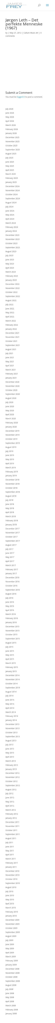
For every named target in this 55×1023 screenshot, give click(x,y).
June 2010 (9, 895)
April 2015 (9, 659)
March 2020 (10, 418)
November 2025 (12, 141)
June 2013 (9, 748)
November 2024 (12, 190)
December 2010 (12, 871)
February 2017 (11, 569)
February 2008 (11, 1009)
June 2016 (9, 602)
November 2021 (12, 337)
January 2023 (11, 280)
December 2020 (12, 382)
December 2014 (12, 675)
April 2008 (9, 1001)
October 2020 (11, 390)
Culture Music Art (30, 32)
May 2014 (9, 704)
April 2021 (9, 365)
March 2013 (10, 761)
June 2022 (9, 308)
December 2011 (12, 822)
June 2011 (9, 846)
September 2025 (12, 149)
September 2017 (12, 541)
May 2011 (9, 850)
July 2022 (9, 304)
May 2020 (9, 410)
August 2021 (10, 349)
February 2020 (11, 422)
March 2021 (10, 369)
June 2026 (9, 113)
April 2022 (9, 316)
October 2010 (11, 879)
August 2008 (10, 985)
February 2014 (11, 716)
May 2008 (9, 997)
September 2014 (12, 687)
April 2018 (9, 512)
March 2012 (10, 810)
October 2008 (11, 977)
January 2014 (11, 720)
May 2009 (9, 948)
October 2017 (11, 536)
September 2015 (12, 638)
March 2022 (10, 320)
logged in (21, 97)
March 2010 (10, 907)
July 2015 (9, 647)
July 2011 (9, 842)
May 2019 (9, 459)
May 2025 (9, 166)
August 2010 (10, 887)
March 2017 (10, 565)
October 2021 (11, 341)
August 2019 (10, 447)
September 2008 (12, 981)
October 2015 (11, 634)
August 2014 (10, 691)
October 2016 (11, 585)
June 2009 (9, 944)
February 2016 (11, 618)
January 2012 (11, 818)
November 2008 (12, 973)
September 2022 (12, 296)
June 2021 (9, 357)
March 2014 (10, 712)
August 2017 (10, 545)
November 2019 (12, 435)
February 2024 (11, 227)
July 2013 (9, 744)
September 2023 (12, 247)
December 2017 (12, 528)
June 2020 (9, 406)
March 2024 (10, 223)
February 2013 (11, 765)
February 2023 (11, 276)
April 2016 (9, 610)
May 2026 (9, 117)
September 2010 (12, 883)
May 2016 (9, 606)
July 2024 (9, 206)
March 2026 (10, 125)
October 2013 (11, 732)
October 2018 (11, 488)
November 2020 (12, 386)
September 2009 (12, 932)
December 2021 (12, 333)
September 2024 (12, 198)
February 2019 (11, 471)
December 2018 (12, 479)
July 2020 (9, 402)
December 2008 (12, 969)
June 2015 (9, 651)
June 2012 (9, 797)
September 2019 (12, 443)
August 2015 (10, 642)
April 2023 (9, 268)
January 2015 (11, 671)
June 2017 (9, 553)
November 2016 (12, 581)
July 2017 (9, 549)
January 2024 (11, 231)
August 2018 (10, 496)
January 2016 (11, 622)
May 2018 (9, 508)
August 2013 (10, 740)
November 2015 (12, 630)
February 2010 (11, 912)
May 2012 (9, 801)
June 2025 (9, 162)
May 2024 (9, 214)
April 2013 (9, 757)
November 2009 (12, 924)
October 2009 (11, 928)
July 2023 (9, 255)
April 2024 (9, 219)
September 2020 (12, 394)
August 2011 (10, 838)
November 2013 (12, 728)
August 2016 (10, 593)
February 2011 (11, 863)
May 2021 (9, 361)
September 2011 (12, 834)
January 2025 (11, 182)
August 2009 (10, 936)
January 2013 (11, 769)
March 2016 (10, 614)
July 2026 (9, 109)
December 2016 (12, 577)
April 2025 (9, 170)
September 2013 (12, 736)
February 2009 (11, 960)
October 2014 (11, 683)
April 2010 (9, 903)
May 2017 (9, 557)
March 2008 (10, 1005)
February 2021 (11, 373)
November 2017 (12, 532)
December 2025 (12, 137)
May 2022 (9, 312)
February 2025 (11, 178)
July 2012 (9, 793)
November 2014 (12, 679)
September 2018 (12, 492)
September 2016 (12, 590)
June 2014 (9, 699)
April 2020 (9, 414)
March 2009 (10, 956)
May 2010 (9, 899)
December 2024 (12, 186)
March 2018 (10, 516)
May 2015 (9, 655)
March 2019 (10, 467)
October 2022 (11, 292)
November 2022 (12, 288)
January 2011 (11, 867)
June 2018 (9, 504)
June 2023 (9, 259)
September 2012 (12, 785)
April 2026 (9, 121)
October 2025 (11, 145)
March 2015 (10, 663)
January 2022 (11, 329)
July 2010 (9, 891)
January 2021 (11, 378)
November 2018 (12, 484)
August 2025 (10, 153)
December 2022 (12, 284)
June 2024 (9, 210)
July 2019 (9, 451)
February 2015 (11, 667)
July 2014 (9, 695)
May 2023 (9, 263)
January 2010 (11, 915)
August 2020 (10, 398)
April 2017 (9, 561)
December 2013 (12, 724)
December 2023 (12, 235)
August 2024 (10, 202)
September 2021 (12, 345)
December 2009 (12, 920)
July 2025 (9, 157)
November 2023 (12, 239)
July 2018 (9, 500)
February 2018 (11, 520)
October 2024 (11, 194)
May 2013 (9, 752)
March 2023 (10, 272)
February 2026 (11, 129)
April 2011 (9, 854)
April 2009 (9, 952)
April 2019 (9, 463)
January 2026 (11, 133)
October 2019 (11, 439)
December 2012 (12, 773)
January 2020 (11, 426)
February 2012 (11, 814)
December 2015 (12, 626)
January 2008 (11, 1013)
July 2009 (9, 940)
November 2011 (12, 826)
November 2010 (12, 875)
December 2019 (12, 431)
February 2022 (11, 325)
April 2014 (9, 708)
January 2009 (11, 964)
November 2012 (12, 777)
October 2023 (11, 243)
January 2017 (11, 573)
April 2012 (9, 806)
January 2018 (11, 524)
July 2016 (9, 598)
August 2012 (10, 789)
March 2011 (10, 858)
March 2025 (10, 174)
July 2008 (9, 989)
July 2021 (9, 353)
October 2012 (11, 781)
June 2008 (9, 993)
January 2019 (11, 475)
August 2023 (10, 251)
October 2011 (11, 830)
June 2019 (9, 455)
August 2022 (10, 300)
